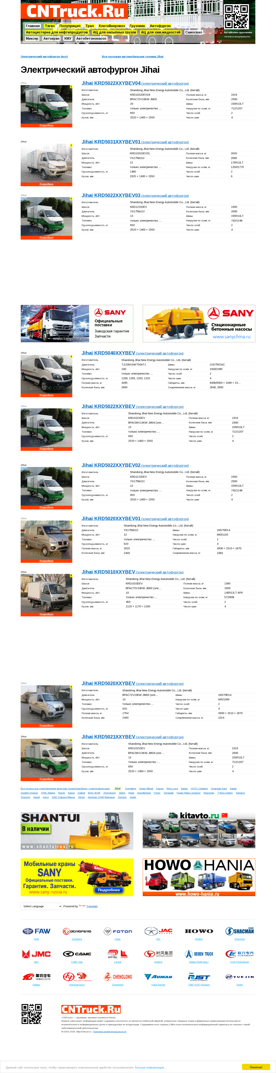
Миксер (32, 39)
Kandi (36, 797)
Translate (92, 906)
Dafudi (81, 793)
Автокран (51, 39)
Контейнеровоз (112, 26)
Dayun (160, 788)
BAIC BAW (94, 793)
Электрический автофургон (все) (44, 56)
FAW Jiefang (48, 793)
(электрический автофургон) (135, 84)
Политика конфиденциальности (109, 1031)
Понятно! (256, 1067)
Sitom (81, 797)
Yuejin (133, 797)
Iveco (46, 797)
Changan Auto (219, 788)
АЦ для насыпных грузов (114, 32)
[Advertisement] (133, 271)
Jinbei (122, 793)
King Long (172, 788)
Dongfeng (130, 788)
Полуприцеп (70, 26)
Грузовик (137, 26)
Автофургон (160, 26)
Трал (89, 26)
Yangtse (240, 793)
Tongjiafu (169, 793)
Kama (71, 793)
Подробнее (47, 125)
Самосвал (193, 32)
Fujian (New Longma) (189, 793)
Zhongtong (109, 793)
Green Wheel (146, 788)
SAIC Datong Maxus (63, 797)
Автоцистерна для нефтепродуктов (57, 32)
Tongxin (122, 797)
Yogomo (25, 797)
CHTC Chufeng (199, 788)
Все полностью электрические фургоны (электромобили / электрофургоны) (65, 788)
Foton (157, 793)
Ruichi (61, 793)
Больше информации (149, 1067)
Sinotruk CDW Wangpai (101, 797)
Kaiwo (184, 788)
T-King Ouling (225, 793)
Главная (33, 26)
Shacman (209, 793)
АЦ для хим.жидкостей (160, 32)
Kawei (233, 788)
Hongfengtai (144, 793)
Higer (131, 793)
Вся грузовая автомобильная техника (132, 56)
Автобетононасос (91, 39)
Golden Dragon (29, 793)
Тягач (50, 26)
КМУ (67, 39)
